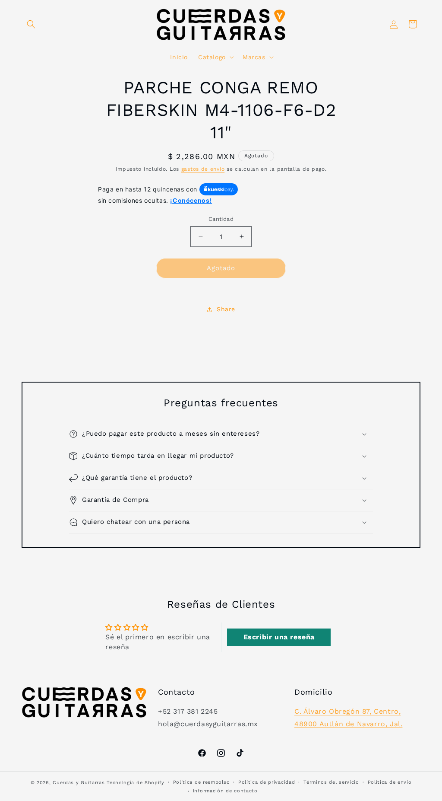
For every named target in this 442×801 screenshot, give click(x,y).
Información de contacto (225, 791)
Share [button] (226, 309)
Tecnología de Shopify (135, 782)
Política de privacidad (266, 782)
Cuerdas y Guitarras (78, 782)
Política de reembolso (201, 782)
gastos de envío (203, 169)
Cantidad (221, 219)
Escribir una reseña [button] (279, 637)
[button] (31, 24)
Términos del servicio (331, 782)
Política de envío (390, 782)
